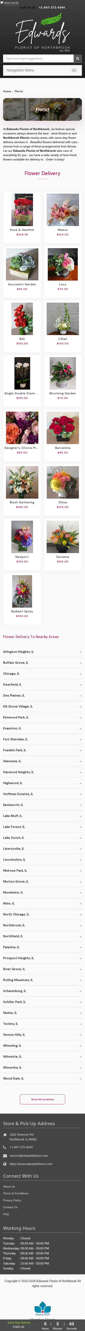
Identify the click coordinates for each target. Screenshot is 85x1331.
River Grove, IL (14, 969)
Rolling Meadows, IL (18, 980)
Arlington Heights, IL (18, 652)
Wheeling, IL (12, 1046)
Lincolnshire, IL (14, 860)
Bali (22, 339)
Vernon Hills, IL (14, 1035)
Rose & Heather (22, 230)
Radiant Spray (22, 611)
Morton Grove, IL (16, 881)
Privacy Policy (12, 1200)
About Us (9, 1186)
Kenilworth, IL (13, 805)
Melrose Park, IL (15, 871)
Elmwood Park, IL (16, 717)
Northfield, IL (13, 936)
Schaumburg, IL (14, 991)
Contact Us (10, 1207)
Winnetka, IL (12, 1068)
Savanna (62, 557)
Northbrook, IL (14, 925)
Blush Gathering (22, 502)
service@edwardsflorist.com (28, 1155)
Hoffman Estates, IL (18, 794)
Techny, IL (10, 1024)
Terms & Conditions (15, 1193)
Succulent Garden (22, 284)
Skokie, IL (10, 1013)
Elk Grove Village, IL (18, 706)
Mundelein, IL (13, 892)
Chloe (62, 502)
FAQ (6, 1214)
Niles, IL (9, 903)
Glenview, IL (12, 761)
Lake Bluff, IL (12, 816)
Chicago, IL (11, 674)
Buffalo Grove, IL (15, 663)
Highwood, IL (12, 783)
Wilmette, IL (12, 1057)
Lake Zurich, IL (13, 838)
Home (7, 91)
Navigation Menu (20, 70)
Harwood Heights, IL (18, 772)
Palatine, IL (11, 947)
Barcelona (63, 448)
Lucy (62, 284)
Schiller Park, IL (14, 1002)
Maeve (63, 230)
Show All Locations (42, 1099)
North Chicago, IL (16, 914)
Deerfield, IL (12, 685)
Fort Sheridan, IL (15, 739)
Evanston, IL (12, 728)
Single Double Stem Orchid (22, 393)
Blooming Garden (63, 393)
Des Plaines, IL (14, 695)
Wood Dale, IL (13, 1078)
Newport (22, 557)
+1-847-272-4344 (52, 7)
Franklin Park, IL (14, 750)
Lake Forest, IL (14, 827)
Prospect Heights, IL (18, 958)
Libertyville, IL (13, 849)
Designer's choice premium (22, 448)
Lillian (63, 339)
